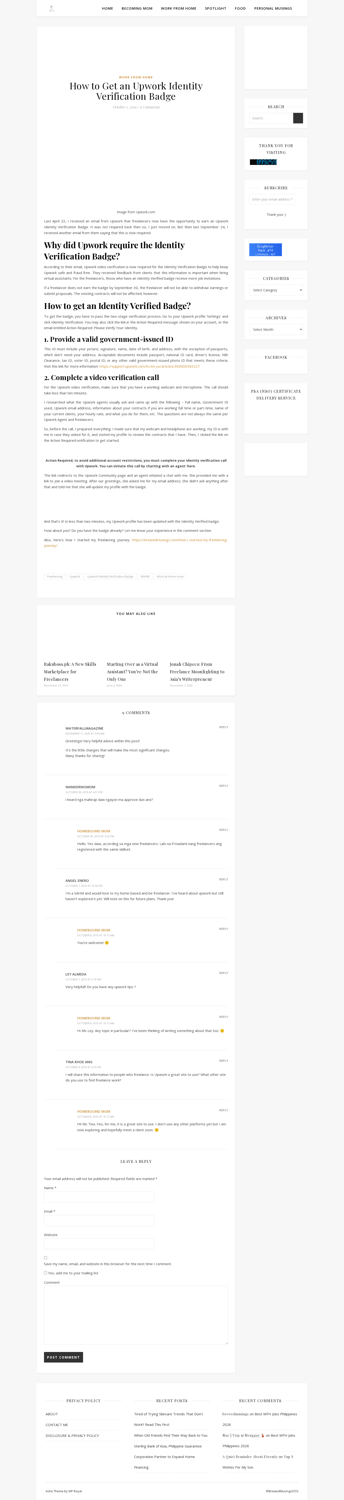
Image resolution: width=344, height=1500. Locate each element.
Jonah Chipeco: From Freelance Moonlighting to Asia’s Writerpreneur (197, 671)
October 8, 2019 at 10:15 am (95, 1116)
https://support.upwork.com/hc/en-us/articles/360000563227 (149, 366)
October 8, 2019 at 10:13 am (95, 1023)
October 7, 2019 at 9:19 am (83, 979)
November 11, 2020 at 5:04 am (85, 733)
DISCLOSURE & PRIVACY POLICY (72, 1435)
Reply (223, 727)
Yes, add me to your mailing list (72, 1273)
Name (50, 1187)
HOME (107, 8)
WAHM (145, 577)
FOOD (240, 8)
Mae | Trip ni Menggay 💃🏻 (244, 1435)
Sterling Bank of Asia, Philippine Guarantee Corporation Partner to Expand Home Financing (168, 1457)
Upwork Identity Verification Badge (110, 577)
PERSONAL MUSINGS (273, 8)
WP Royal (75, 1491)
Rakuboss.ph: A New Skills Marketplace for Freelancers (70, 671)
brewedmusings (236, 1414)
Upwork (75, 577)
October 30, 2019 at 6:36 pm (95, 836)
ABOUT (52, 1414)
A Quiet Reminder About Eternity (250, 1456)
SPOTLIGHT (216, 8)
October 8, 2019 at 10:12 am (95, 935)
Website (51, 1234)
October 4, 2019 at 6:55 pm (83, 1067)
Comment (52, 1282)
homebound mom (93, 831)
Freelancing (54, 577)
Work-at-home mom (170, 577)
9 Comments (150, 107)
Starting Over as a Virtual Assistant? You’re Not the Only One (132, 671)
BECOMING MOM (137, 8)
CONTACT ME (57, 1424)
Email (49, 1211)
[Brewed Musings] (52, 8)
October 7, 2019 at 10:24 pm (84, 885)
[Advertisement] (136, 137)
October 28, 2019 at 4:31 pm (84, 792)
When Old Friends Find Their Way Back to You (170, 1435)
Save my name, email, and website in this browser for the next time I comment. (108, 1263)
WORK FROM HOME (179, 8)
